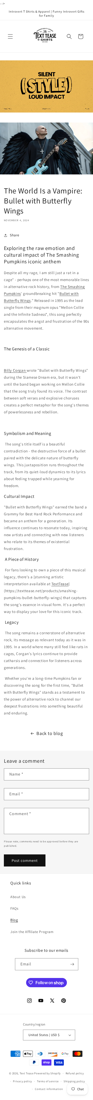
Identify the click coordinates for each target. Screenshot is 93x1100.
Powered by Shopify (47, 1073)
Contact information (49, 1089)
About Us (18, 896)
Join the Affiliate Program (32, 931)
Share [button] (14, 235)
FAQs (14, 908)
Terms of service (48, 1081)
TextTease (59, 583)
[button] (10, 36)
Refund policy (75, 1073)
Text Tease (27, 1073)
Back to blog (49, 733)
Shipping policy (74, 1081)
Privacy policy (22, 1081)
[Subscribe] (72, 964)
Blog (14, 920)
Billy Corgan (15, 370)
